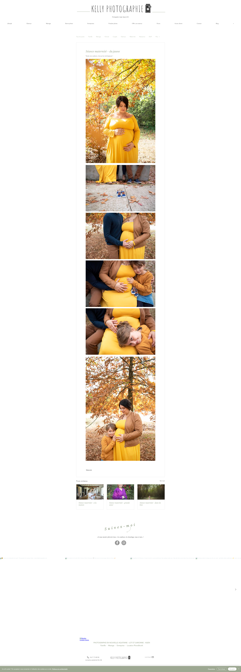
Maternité (132, 36)
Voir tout (162, 481)
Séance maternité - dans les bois (150, 504)
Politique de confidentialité (59, 669)
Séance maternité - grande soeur (119, 504)
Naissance (142, 36)
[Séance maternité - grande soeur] (120, 492)
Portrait (107, 36)
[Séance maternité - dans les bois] (151, 492)
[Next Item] (235, 589)
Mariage (98, 36)
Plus (157, 36)
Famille (90, 36)
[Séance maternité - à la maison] (90, 492)
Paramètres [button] (211, 669)
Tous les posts (80, 36)
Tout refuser (221, 669)
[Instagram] (123, 542)
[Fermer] (239, 668)
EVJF (150, 36)
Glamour (123, 36)
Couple (115, 36)
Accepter (232, 669)
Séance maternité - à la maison (87, 504)
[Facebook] (117, 542)
